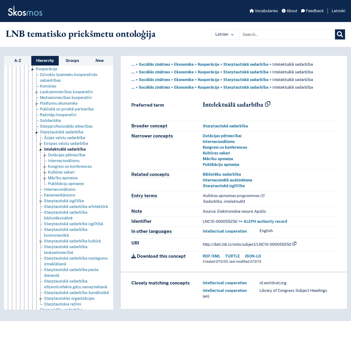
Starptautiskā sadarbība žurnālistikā (76, 292)
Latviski (338, 11)
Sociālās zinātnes (154, 64)
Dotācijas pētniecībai (66, 155)
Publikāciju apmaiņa (66, 183)
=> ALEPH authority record (262, 221)
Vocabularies (266, 11)
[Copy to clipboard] (267, 104)
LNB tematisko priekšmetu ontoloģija (81, 33)
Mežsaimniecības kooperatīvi (66, 97)
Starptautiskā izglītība (64, 201)
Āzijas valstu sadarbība (64, 138)
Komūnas (48, 86)
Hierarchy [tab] (45, 60)
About (291, 11)
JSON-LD (253, 256)
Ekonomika (184, 64)
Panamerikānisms (59, 195)
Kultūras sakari (61, 172)
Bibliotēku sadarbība (222, 174)
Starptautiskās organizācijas (69, 298)
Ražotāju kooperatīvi (58, 115)
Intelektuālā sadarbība (65, 149)
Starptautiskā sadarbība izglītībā (73, 224)
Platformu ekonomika (59, 103)
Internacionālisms (64, 160)
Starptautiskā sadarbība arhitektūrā (76, 206)
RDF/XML (211, 256)
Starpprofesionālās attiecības (66, 126)
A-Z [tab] (17, 60)
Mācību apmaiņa (63, 178)
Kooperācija (46, 69)
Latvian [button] (222, 34)
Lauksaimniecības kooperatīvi (66, 92)
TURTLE (232, 256)
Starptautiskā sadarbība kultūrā (72, 241)
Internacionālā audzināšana (227, 180)
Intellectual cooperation (225, 231)
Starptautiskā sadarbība (61, 132)
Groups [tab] (72, 60)
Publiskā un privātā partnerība (67, 109)
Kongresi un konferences (70, 166)
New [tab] (100, 60)
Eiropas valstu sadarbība (66, 143)
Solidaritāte (50, 120)
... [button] (133, 64)
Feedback (314, 11)
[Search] (340, 34)
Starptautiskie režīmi (62, 304)
